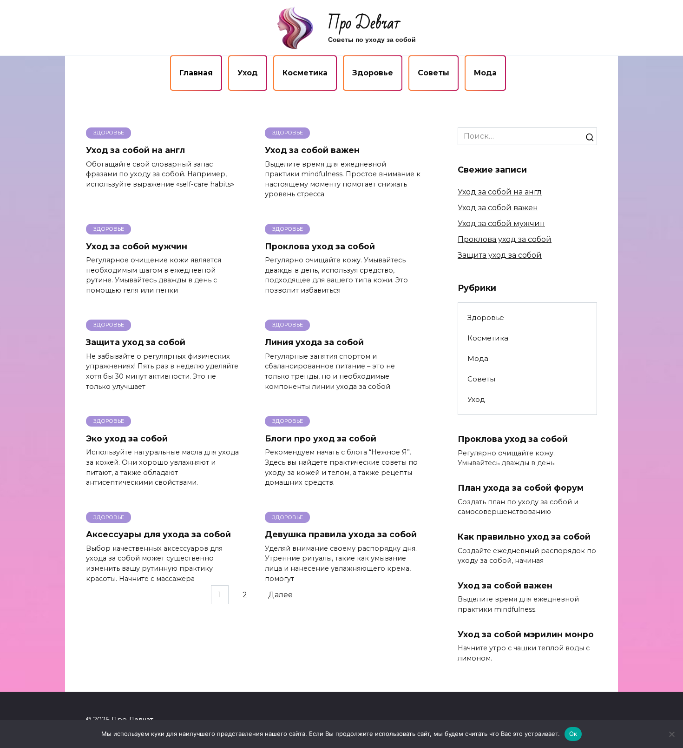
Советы (433, 72)
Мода (485, 72)
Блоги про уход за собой (320, 438)
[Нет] (671, 734)
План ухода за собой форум (521, 488)
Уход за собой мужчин (136, 246)
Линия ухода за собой (314, 342)
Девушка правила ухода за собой (341, 534)
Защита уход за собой (135, 342)
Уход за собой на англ (135, 150)
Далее (280, 594)
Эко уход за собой (127, 438)
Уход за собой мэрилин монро (526, 634)
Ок (573, 733)
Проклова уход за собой (320, 246)
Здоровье (372, 72)
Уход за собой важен (312, 150)
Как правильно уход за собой (524, 536)
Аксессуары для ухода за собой (158, 534)
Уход (247, 72)
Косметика (305, 72)
